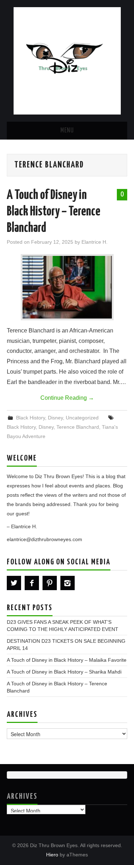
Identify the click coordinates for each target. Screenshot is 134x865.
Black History (30, 418)
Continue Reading (67, 398)
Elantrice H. (94, 242)
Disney (55, 418)
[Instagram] (67, 583)
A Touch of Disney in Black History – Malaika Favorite (66, 660)
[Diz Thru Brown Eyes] (67, 60)
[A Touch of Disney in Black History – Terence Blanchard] (67, 287)
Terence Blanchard (77, 427)
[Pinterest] (50, 583)
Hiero (52, 854)
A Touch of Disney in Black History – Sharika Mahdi (64, 672)
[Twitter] (14, 583)
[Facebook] (32, 583)
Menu (67, 130)
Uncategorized (82, 418)
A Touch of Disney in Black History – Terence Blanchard (53, 212)
